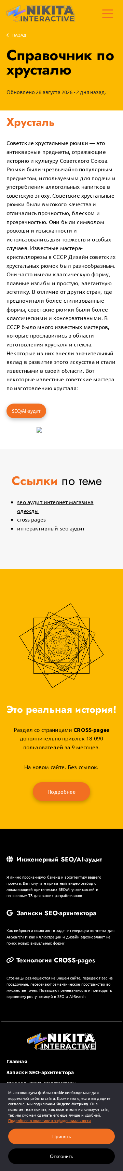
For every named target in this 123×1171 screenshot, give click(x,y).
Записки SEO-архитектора (55, 913)
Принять (61, 1136)
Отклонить (61, 1156)
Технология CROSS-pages (54, 960)
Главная (16, 1061)
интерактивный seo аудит (51, 528)
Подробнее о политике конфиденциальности (49, 1120)
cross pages (31, 519)
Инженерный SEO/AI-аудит (58, 859)
